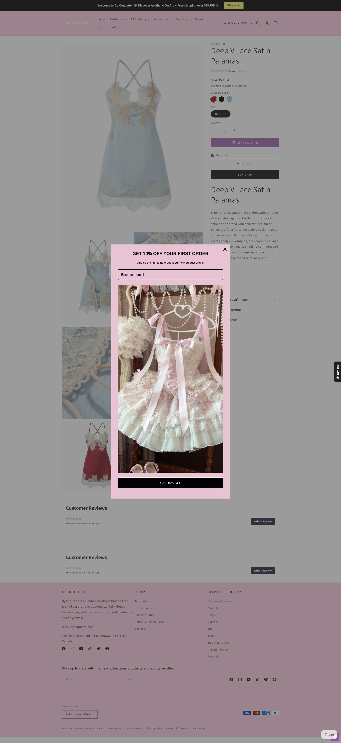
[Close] (225, 249)
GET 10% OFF (170, 483)
